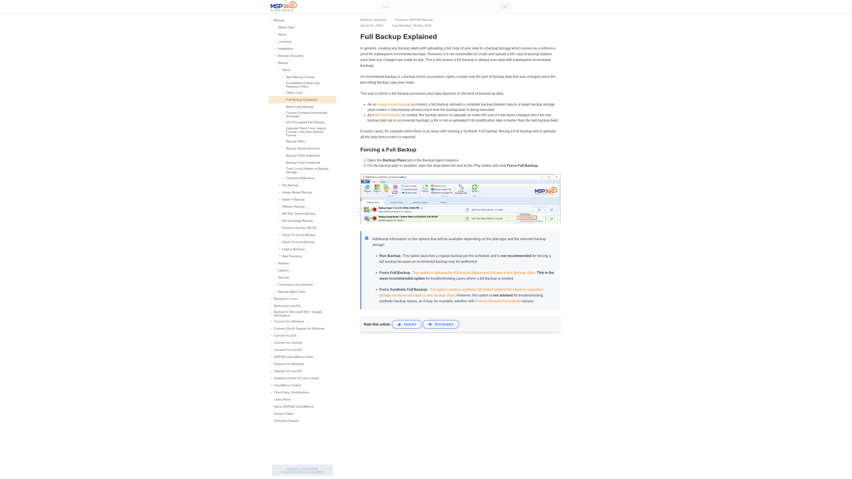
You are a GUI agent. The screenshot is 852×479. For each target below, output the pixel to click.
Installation (285, 48)
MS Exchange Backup (297, 220)
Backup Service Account (303, 148)
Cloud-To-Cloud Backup (298, 235)
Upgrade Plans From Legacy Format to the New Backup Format (306, 131)
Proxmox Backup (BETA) (299, 228)
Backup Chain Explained (303, 162)
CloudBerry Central (287, 385)
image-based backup (393, 104)
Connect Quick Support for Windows (299, 328)
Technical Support (286, 420)
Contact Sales (284, 413)
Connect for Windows (289, 321)
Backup (279, 20)
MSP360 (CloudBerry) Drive (293, 357)
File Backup (290, 185)
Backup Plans (295, 141)
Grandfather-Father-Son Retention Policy (303, 84)
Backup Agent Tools (292, 291)
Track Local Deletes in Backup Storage (307, 170)
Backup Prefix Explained (303, 155)
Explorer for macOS (288, 371)
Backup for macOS (287, 306)
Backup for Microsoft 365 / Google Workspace (298, 313)
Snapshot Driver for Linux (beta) (296, 378)
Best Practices (292, 256)
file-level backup (388, 115)
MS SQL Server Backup (298, 213)
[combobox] (438, 6)
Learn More (282, 399)
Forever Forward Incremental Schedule (306, 114)
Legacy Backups (293, 249)
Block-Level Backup (300, 106)
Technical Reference (300, 178)
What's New (286, 27)
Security (283, 277)
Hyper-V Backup (293, 199)
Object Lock (294, 92)
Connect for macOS (288, 349)
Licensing (284, 41)
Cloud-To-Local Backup (298, 242)
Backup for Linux (286, 298)
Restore (283, 263)
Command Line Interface (295, 284)
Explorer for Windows (289, 364)
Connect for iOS (285, 335)
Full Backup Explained (301, 99)
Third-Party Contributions (291, 392)
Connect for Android (288, 342)
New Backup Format (300, 77)
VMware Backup (293, 206)
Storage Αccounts (290, 55)
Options (283, 270)
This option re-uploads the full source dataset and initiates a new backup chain (473, 273)
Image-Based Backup (297, 192)
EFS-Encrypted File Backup (305, 122)
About (282, 34)
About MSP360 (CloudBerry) (294, 406)
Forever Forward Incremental (498, 301)
